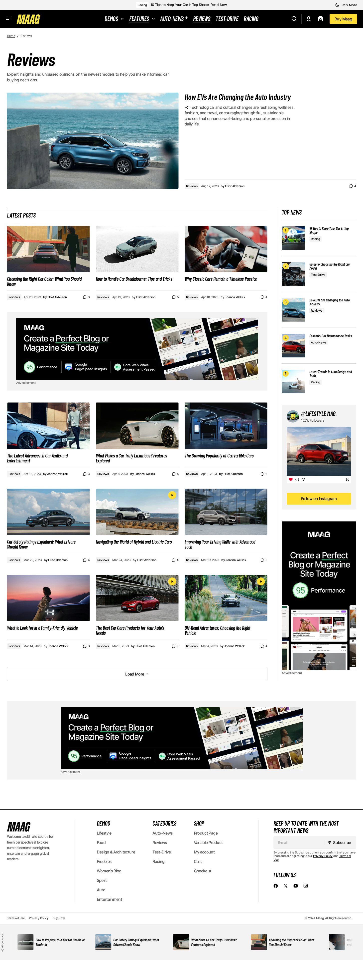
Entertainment (109, 899)
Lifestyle (104, 833)
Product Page (206, 833)
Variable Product (208, 842)
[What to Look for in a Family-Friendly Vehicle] (48, 598)
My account (204, 851)
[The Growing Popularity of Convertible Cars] (226, 425)
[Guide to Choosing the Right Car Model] (293, 274)
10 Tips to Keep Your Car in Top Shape (179, 5)
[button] (346, 5)
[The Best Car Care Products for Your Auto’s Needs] (137, 598)
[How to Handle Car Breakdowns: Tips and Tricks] (137, 249)
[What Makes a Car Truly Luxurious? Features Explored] (137, 425)
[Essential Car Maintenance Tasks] (293, 345)
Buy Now (58, 918)
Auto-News (318, 342)
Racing (142, 5)
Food (101, 842)
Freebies (104, 861)
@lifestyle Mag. (319, 413)
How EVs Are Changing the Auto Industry (238, 97)
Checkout (202, 870)
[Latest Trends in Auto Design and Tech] (293, 381)
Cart (198, 861)
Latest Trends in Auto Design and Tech (330, 374)
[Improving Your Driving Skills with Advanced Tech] (226, 512)
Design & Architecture (116, 851)
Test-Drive (318, 275)
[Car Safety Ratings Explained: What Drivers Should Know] (48, 512)
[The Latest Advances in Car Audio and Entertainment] (48, 425)
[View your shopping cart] (321, 19)
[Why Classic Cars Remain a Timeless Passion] (226, 249)
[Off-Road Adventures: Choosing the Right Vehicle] (226, 598)
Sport (102, 880)
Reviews (192, 186)
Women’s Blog (109, 870)
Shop (199, 823)
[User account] (309, 19)
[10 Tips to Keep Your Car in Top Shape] (293, 238)
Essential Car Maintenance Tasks (330, 336)
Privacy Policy (323, 856)
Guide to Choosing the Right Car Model (329, 266)
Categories (164, 823)
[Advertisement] (137, 349)
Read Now (219, 5)
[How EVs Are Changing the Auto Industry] (293, 310)
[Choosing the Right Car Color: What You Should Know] (48, 249)
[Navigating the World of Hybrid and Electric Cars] (137, 512)
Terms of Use (16, 918)
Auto (101, 889)
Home (11, 36)
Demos (103, 823)
